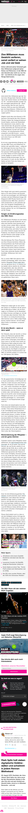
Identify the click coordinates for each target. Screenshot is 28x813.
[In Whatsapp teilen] (4, 81)
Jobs (18, 806)
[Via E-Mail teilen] (7, 81)
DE (19, 1)
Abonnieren (14, 671)
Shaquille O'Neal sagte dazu (15, 262)
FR (22, 1)
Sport (2, 25)
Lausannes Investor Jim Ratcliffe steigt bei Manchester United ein (13, 563)
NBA (7, 25)
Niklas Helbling (11, 90)
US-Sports (5, 584)
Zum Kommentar (10, 748)
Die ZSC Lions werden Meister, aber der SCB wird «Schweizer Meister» (14, 574)
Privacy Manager (19, 808)
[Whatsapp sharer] (6, 630)
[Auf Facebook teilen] (2, 630)
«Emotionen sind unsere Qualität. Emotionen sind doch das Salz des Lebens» (13, 557)
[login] (2, 811)
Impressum (23, 806)
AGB (5, 808)
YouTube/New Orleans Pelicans (10, 375)
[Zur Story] (14, 779)
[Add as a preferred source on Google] (20, 81)
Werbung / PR (12, 806)
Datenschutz (11, 808)
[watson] (5, 1)
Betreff (3, 693)
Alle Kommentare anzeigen (14, 754)
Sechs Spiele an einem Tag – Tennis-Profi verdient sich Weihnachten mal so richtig (14, 569)
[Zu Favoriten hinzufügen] (14, 81)
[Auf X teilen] (4, 630)
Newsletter (5, 806)
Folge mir (22, 90)
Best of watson (16, 582)
